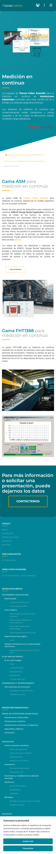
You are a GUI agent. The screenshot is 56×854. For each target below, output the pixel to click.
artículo (17, 239)
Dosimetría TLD (16, 772)
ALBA (12, 640)
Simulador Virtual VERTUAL (21, 691)
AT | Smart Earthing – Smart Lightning (18, 575)
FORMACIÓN (7, 533)
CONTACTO (7, 541)
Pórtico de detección (18, 749)
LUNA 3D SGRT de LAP (19, 602)
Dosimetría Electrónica (19, 768)
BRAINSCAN (15, 675)
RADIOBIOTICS (16, 672)
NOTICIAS (6, 545)
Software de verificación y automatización (21, 621)
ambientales (15, 790)
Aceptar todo (28, 841)
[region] (28, 835)
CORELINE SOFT (17, 668)
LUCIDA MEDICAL (17, 679)
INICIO (5, 530)
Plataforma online (17, 694)
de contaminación (18, 786)
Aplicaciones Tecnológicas (16, 155)
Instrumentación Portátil (20, 753)
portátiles (14, 793)
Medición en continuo (19, 761)
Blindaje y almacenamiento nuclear (25, 801)
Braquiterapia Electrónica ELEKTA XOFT (24, 651)
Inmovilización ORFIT (19, 606)
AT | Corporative (9, 560)
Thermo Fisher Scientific (35, 198)
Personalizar (28, 848)
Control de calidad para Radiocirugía (20, 627)
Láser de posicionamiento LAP (23, 633)
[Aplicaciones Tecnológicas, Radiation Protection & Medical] (12, 6)
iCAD (12, 664)
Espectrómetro (16, 757)
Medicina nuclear (17, 805)
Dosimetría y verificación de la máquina (22, 615)
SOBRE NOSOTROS (10, 537)
